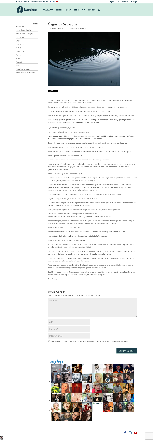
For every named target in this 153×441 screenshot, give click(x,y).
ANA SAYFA (48, 10)
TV (83, 10)
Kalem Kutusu (21, 44)
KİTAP (68, 10)
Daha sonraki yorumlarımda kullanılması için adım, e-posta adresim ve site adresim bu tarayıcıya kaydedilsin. (90, 341)
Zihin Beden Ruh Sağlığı (24, 33)
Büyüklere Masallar (23, 69)
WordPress (51, 433)
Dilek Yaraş (52, 28)
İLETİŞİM (92, 10)
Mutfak (18, 48)
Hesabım (125, 2)
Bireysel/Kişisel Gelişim (77, 28)
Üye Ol (112, 2)
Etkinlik (18, 66)
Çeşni (18, 41)
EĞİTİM (59, 10)
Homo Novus (21, 26)
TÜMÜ (35, 24)
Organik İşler (20, 51)
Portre (18, 55)
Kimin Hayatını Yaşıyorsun (25, 73)
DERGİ (76, 10)
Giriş (118, 2)
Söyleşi (18, 58)
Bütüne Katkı (20, 37)
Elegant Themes (22, 433)
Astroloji (19, 62)
